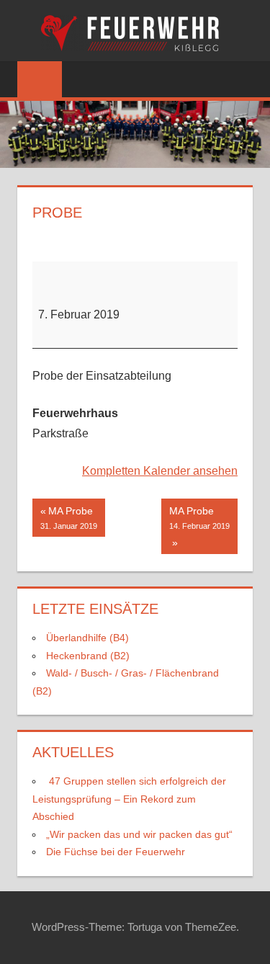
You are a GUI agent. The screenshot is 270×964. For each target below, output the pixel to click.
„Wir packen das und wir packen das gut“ (139, 834)
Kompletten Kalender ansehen (160, 471)
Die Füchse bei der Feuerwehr (115, 851)
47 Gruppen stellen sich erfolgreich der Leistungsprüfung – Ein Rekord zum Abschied (129, 798)
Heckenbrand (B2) (88, 655)
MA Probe (68, 518)
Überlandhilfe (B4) (87, 637)
